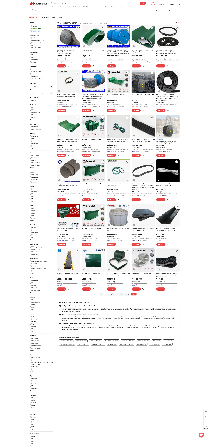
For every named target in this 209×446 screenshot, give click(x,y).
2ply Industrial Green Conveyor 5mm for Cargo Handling (143, 51)
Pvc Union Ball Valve (105, 6)
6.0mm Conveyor (141, 273)
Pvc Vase (97, 6)
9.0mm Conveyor (91, 139)
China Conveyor (132, 6)
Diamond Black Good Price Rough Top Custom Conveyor (167, 229)
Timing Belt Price (169, 340)
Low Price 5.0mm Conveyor (118, 229)
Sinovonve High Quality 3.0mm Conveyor (67, 229)
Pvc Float (92, 6)
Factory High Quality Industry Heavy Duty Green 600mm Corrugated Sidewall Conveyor (167, 275)
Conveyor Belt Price (81, 340)
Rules (178, 10)
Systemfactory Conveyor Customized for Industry (118, 274)
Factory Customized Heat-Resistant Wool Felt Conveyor (67, 184)
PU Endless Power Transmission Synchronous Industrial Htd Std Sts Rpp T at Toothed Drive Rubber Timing (167, 52)
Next (133, 294)
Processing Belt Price (95, 340)
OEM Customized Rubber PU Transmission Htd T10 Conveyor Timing (118, 140)
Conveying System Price (128, 340)
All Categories (35, 10)
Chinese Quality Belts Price (67, 344)
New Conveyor (91, 273)
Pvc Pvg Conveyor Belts (76, 6)
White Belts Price (155, 344)
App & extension (160, 10)
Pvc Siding (113, 6)
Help (150, 10)
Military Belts (85, 6)
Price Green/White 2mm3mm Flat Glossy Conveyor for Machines (68, 140)
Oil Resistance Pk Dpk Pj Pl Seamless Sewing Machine (66, 95)
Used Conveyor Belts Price (126, 344)
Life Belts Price (112, 344)
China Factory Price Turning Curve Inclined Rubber (68, 274)
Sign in (178, 4)
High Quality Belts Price (98, 344)
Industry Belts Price (83, 344)
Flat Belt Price (156, 340)
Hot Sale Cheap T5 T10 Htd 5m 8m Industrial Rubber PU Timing (143, 140)
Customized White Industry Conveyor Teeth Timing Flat (167, 184)
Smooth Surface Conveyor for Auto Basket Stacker (93, 51)
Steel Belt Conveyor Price (111, 340)
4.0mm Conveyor (91, 184)
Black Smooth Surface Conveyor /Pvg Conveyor (166, 142)
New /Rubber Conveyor (143, 94)
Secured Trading (57, 17)
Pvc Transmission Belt (65, 6)
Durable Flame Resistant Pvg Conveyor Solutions (143, 229)
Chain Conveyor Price (143, 340)
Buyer (142, 10)
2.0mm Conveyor (91, 228)
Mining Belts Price (141, 344)
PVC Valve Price (167, 344)
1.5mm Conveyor (116, 94)
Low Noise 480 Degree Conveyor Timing (116, 184)
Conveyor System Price (66, 340)
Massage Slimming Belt (122, 6)
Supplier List (45, 17)
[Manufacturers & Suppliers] (38, 3)
